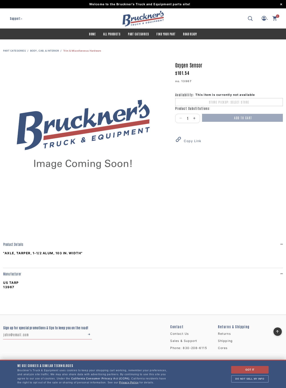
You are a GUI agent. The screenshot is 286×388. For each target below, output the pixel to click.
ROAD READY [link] (190, 34)
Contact (176, 326)
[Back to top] (277, 330)
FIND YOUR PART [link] (165, 34)
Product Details (13, 244)
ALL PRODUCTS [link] (111, 34)
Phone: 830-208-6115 (188, 348)
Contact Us (179, 333)
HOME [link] (92, 34)
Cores (223, 348)
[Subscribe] (88, 334)
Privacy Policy (129, 382)
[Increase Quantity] (196, 118)
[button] (265, 19)
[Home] (143, 18)
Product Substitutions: (192, 108)
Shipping (225, 341)
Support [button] (15, 18)
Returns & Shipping (234, 326)
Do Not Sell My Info (249, 379)
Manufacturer (12, 274)
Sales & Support (183, 341)
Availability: (184, 95)
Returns (224, 333)
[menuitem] (92, 34)
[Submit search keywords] (250, 18)
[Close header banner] (283, 4)
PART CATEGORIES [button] (138, 34)
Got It (249, 369)
